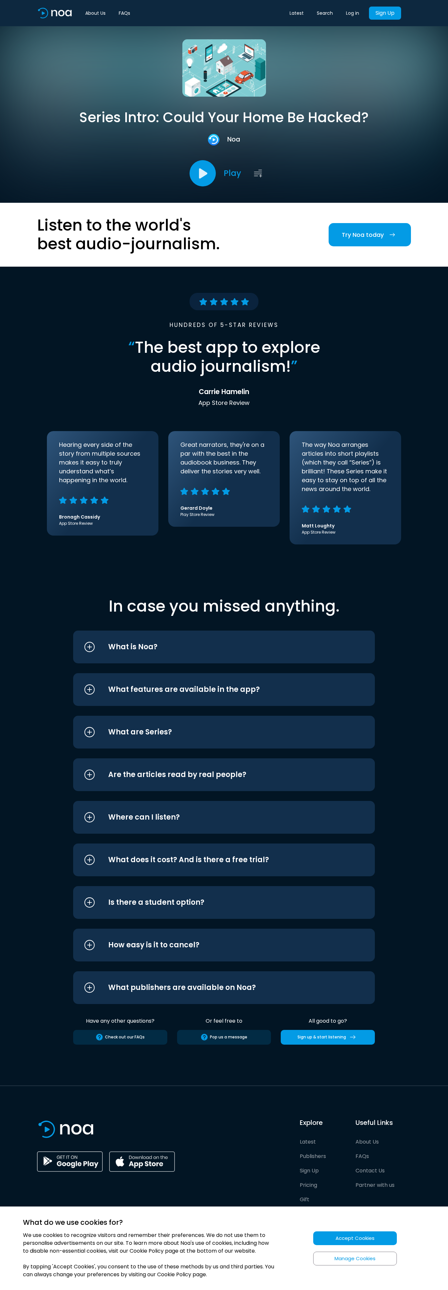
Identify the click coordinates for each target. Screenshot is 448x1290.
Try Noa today (363, 235)
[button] (211, 647)
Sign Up (385, 13)
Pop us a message (228, 1037)
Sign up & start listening (321, 1037)
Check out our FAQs (125, 1037)
